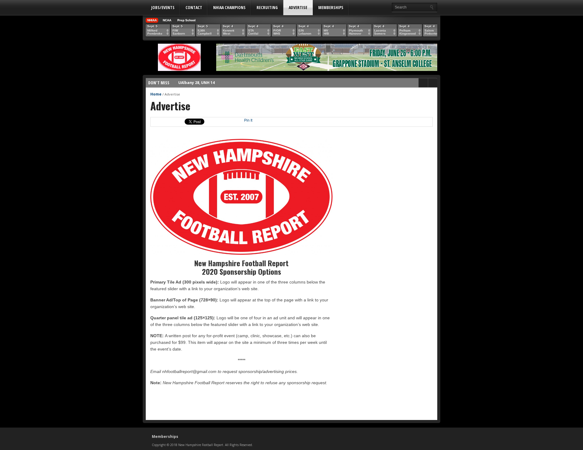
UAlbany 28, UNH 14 (196, 82)
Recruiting (267, 7)
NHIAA (152, 20)
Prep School (186, 20)
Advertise (298, 7)
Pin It (248, 120)
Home (156, 94)
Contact (194, 7)
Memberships (330, 7)
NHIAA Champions (229, 7)
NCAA (167, 20)
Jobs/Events (163, 7)
